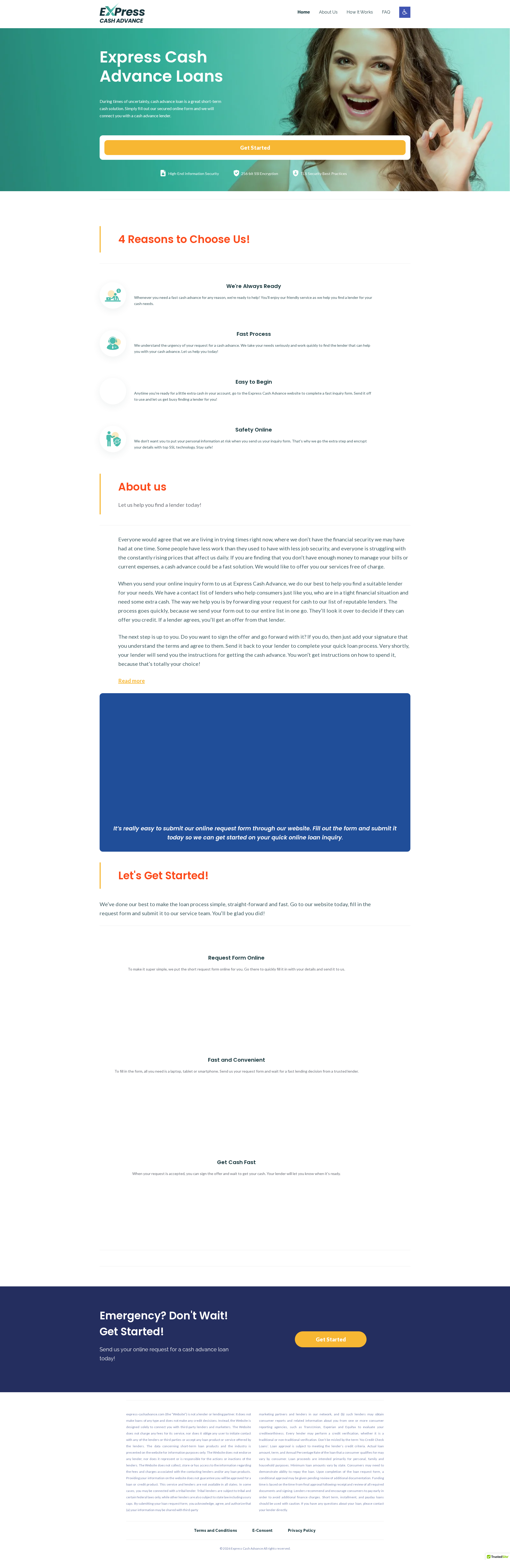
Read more (131, 680)
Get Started (255, 147)
